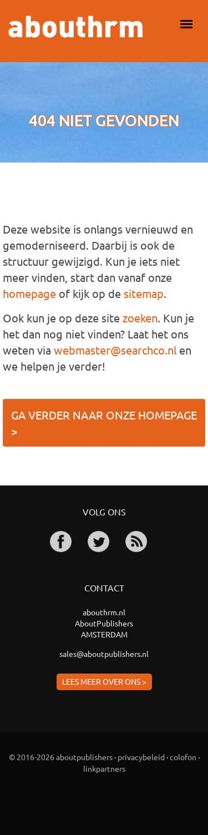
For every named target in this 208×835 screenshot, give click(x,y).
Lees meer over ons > (104, 681)
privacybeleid (141, 757)
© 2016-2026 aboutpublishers (61, 757)
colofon (183, 757)
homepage (29, 293)
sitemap (144, 293)
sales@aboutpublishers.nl (104, 654)
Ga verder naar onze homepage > (104, 423)
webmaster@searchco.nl (115, 350)
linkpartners (104, 768)
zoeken (140, 318)
